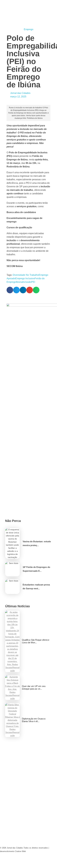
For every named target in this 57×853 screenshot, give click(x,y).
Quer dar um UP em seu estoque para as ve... (33, 687)
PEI (33, 282)
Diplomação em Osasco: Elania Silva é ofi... (34, 720)
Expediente (8, 805)
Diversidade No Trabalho (26, 275)
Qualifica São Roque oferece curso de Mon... (35, 641)
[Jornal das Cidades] (3, 2)
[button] (10, 290)
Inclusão (27, 282)
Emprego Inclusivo (25, 278)
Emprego (28, 29)
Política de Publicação (16, 837)
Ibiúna (19, 282)
